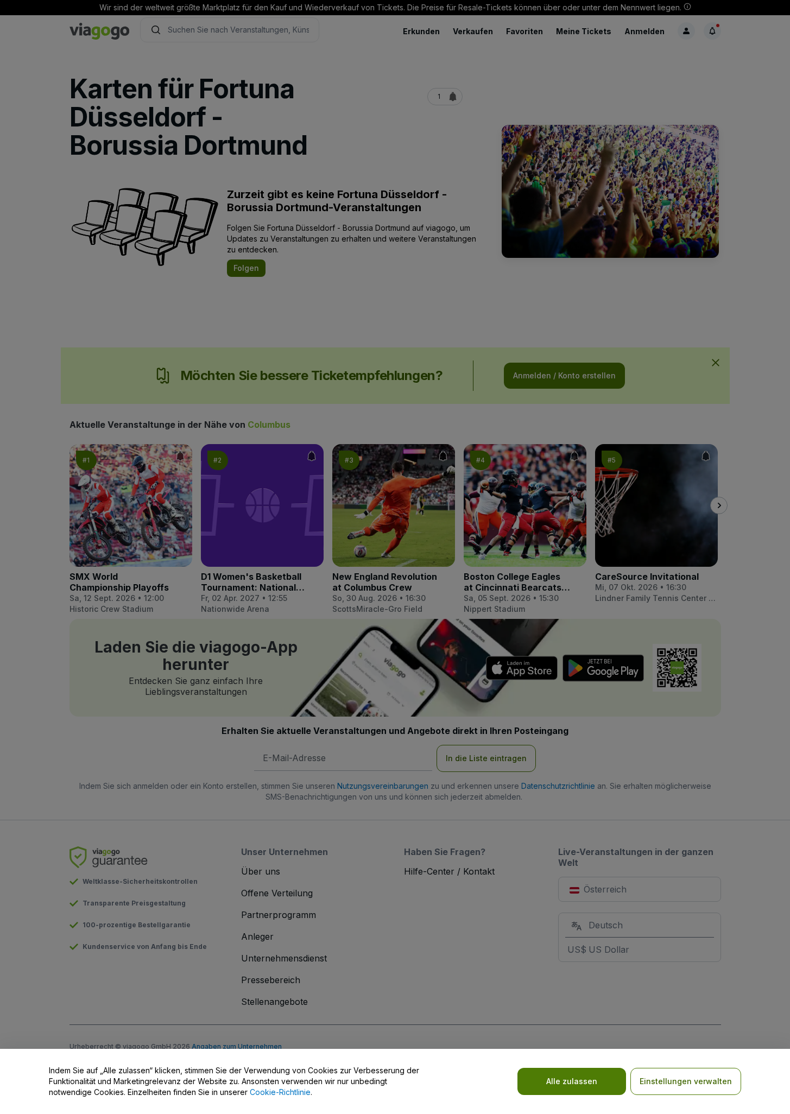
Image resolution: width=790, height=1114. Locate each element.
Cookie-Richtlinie (280, 1092)
